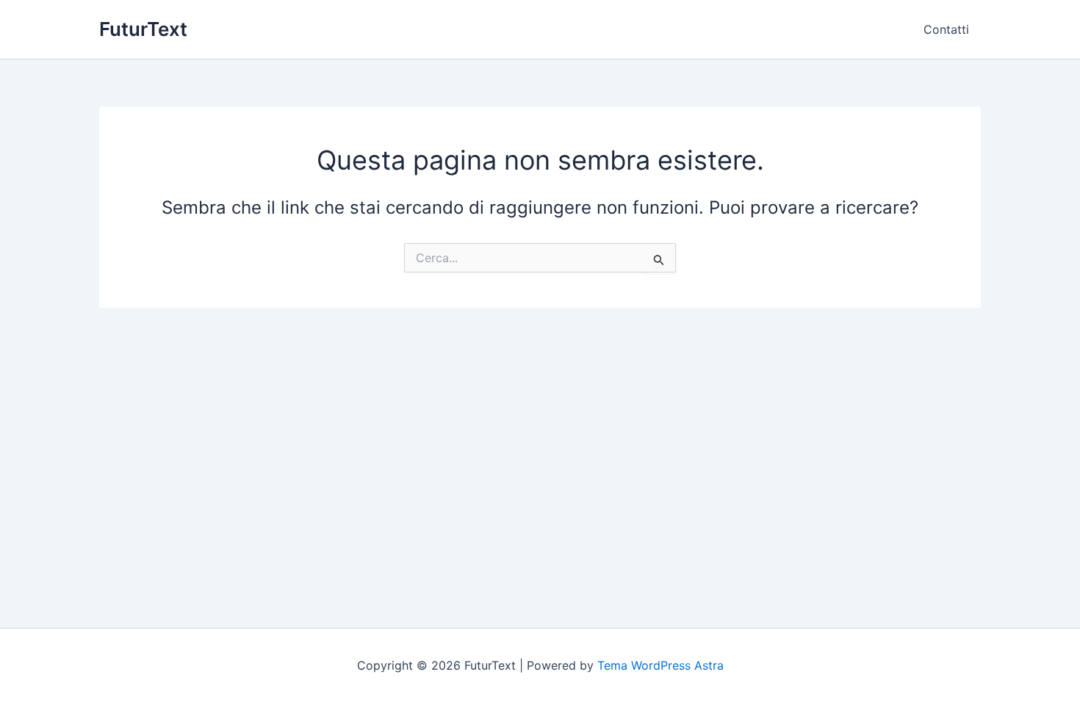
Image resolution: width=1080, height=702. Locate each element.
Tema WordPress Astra (660, 665)
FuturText (143, 29)
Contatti (946, 29)
